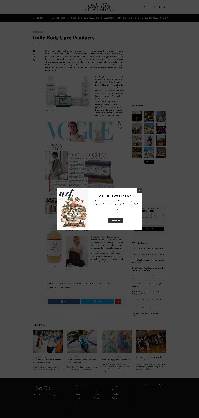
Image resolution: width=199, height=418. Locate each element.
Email (116, 210)
